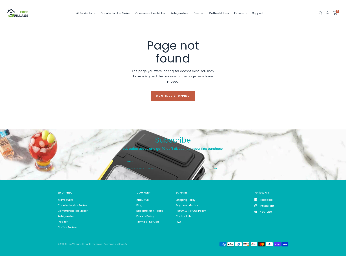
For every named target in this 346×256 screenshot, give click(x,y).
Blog (139, 205)
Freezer (199, 13)
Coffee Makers (219, 13)
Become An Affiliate (149, 211)
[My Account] (327, 13)
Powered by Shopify (115, 244)
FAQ (178, 222)
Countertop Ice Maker (115, 13)
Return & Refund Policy (191, 211)
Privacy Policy (145, 216)
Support (257, 13)
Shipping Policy (185, 200)
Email (130, 161)
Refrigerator (66, 216)
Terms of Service (147, 222)
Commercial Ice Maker (150, 13)
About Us (142, 200)
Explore (239, 13)
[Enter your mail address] (215, 168)
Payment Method (187, 205)
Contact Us (183, 216)
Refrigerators (179, 13)
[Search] (320, 13)
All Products (84, 13)
